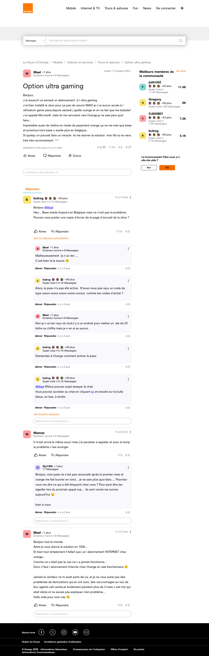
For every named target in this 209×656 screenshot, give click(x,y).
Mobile (71, 8)
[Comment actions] (130, 197)
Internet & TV (90, 8)
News (147, 8)
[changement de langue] (182, 8)
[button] (38, 268)
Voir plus (181, 71)
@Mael (48, 207)
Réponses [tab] (32, 189)
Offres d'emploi (119, 649)
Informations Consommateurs (38, 652)
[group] (101, 147)
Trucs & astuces (116, 8)
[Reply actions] (128, 248)
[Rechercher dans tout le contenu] (181, 41)
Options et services (80, 62)
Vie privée (139, 649)
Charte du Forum (31, 641)
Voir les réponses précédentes (51, 238)
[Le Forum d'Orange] (28, 8)
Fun (135, 8)
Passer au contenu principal (17, 2)
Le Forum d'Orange (35, 62)
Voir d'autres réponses (46, 414)
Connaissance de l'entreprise (89, 649)
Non (149, 167)
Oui (167, 167)
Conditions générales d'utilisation (62, 641)
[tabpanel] (77, 407)
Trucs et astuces (109, 62)
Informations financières (54, 649)
